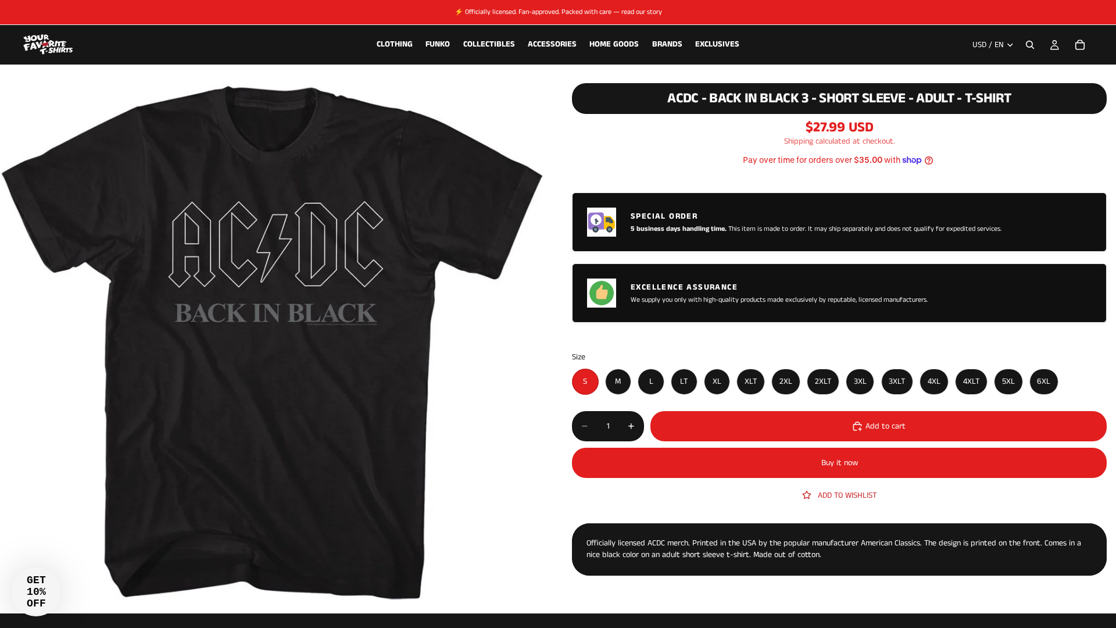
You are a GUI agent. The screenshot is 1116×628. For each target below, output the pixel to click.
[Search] (1030, 45)
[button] (36, 592)
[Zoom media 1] (272, 341)
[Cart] (1080, 45)
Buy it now (839, 463)
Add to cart (885, 426)
